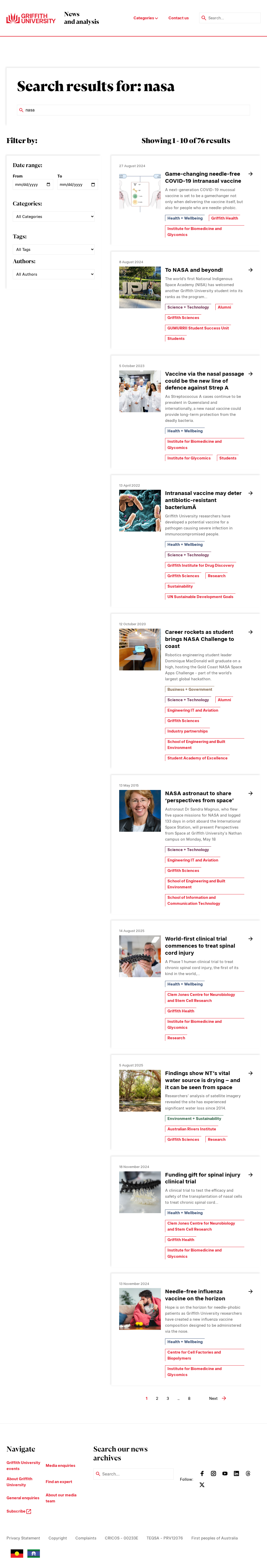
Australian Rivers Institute (191, 1128)
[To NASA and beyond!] (140, 287)
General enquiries (23, 1497)
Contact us (178, 17)
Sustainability (180, 586)
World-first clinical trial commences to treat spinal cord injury (200, 945)
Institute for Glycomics (189, 458)
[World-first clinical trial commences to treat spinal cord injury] (140, 956)
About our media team (61, 1497)
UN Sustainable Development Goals (200, 596)
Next (213, 1398)
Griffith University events (23, 1465)
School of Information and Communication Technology (193, 900)
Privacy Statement (23, 1538)
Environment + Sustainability (194, 1118)
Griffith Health (224, 218)
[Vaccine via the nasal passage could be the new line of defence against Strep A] (140, 391)
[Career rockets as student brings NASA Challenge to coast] (140, 649)
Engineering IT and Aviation (192, 710)
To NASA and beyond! (195, 270)
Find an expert (59, 1481)
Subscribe (16, 1511)
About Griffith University (19, 1481)
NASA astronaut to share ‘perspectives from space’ (199, 797)
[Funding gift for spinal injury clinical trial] (140, 1192)
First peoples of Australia (214, 1538)
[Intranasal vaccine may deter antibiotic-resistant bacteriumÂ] (140, 511)
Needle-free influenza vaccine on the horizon (195, 1295)
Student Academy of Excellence (197, 758)
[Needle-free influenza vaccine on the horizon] (140, 1309)
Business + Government (189, 689)
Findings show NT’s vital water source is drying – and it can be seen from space (202, 1080)
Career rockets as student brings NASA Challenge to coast (199, 639)
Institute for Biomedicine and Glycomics (194, 231)
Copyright (57, 1538)
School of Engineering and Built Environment (196, 744)
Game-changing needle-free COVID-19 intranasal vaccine (203, 177)
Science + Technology (188, 307)
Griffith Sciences (183, 317)
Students (176, 338)
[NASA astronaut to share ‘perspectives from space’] (140, 811)
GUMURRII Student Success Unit (198, 328)
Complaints (85, 1538)
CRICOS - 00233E (121, 1538)
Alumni (224, 307)
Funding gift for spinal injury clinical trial (202, 1178)
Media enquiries (60, 1465)
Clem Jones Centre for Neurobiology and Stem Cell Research (201, 997)
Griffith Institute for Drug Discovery (200, 565)
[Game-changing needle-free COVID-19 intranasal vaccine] (140, 191)
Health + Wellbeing (185, 218)
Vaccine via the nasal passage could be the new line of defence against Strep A (204, 380)
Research (217, 575)
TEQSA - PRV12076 (165, 1538)
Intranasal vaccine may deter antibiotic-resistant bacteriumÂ (203, 500)
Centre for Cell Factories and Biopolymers (194, 1355)
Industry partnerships (187, 731)
